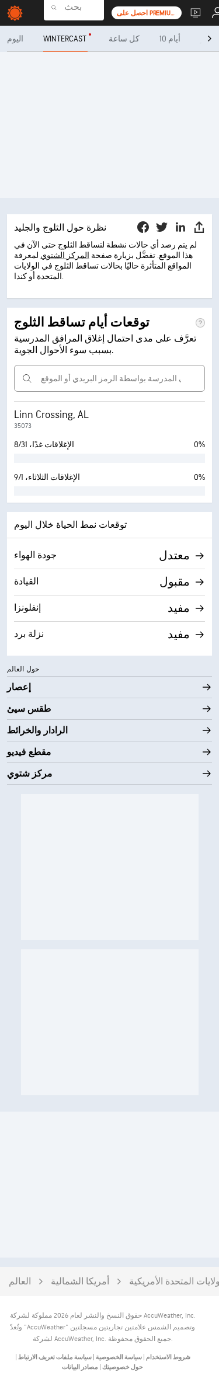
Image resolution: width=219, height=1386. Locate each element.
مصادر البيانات (80, 1367)
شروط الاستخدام (167, 1357)
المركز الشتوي (64, 255)
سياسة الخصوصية (118, 1357)
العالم (20, 1281)
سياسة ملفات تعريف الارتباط (54, 1357)
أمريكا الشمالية (80, 1281)
